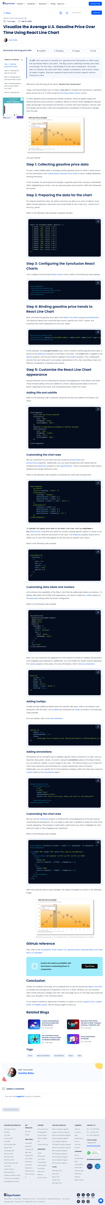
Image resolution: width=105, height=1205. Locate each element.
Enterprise (31, 4)
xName (29, 357)
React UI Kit (55, 1174)
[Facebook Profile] (78, 1194)
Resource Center (42, 1178)
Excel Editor (28, 1165)
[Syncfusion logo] (10, 3)
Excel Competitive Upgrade (60, 1160)
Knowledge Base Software (11, 1181)
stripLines (77, 535)
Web (79, 1055)
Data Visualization (43, 1055)
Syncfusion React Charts (70, 93)
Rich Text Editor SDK (10, 1144)
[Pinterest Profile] (78, 1201)
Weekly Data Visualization (15, 18)
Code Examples (42, 1165)
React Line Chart (71, 317)
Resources (42, 4)
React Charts (57, 274)
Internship (77, 1144)
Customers (78, 1132)
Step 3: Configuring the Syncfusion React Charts (12, 78)
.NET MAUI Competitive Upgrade (61, 1144)
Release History (79, 1180)
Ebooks (40, 1153)
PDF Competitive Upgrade (59, 1154)
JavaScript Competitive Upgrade (61, 1135)
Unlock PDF (28, 1143)
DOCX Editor (28, 1162)
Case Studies (41, 1159)
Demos (77, 1155)
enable (55, 710)
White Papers (41, 1156)
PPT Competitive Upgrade (59, 1163)
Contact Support (42, 1135)
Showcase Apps (79, 1171)
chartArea (44, 819)
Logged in (20, 1096)
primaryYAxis (31, 463)
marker (32, 664)
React (71, 1055)
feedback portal (40, 1005)
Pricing (53, 4)
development (59, 1055)
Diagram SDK (8, 1147)
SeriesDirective (92, 317)
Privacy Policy (8, 1199)
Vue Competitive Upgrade (59, 1141)
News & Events (79, 1138)
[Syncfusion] (12, 1195)
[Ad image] (13, 108)
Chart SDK (7, 1135)
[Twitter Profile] (83, 1194)
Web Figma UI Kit (57, 1183)
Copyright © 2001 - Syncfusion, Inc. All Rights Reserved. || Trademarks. (24, 1202)
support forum (89, 1002)
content (29, 772)
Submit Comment (11, 1109)
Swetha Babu (13, 40)
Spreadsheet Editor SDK (11, 1163)
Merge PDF (28, 1146)
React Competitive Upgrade (60, 1138)
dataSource (42, 354)
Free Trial (28, 1132)
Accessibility (41, 1168)
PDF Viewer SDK (8, 1157)
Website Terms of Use (29, 1199)
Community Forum (43, 1129)
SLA (39, 1141)
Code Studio (7, 1166)
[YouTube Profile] (93, 1194)
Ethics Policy (66, 1199)
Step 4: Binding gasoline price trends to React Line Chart (12, 86)
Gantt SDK (7, 1141)
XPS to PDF (28, 1152)
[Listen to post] (60, 12)
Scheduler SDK (8, 1138)
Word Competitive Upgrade (60, 1157)
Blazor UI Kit (55, 1177)
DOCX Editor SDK (9, 1160)
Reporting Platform (9, 1172)
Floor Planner (29, 1159)
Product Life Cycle (43, 1144)
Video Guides (78, 1167)
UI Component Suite (9, 1129)
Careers (77, 1141)
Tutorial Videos (79, 1164)
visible (88, 595)
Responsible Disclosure (54, 1199)
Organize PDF (29, 1155)
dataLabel (34, 598)
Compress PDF (29, 1149)
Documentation (79, 1158)
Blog (76, 1135)
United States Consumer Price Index (62, 173)
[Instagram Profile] (83, 1201)
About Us (60, 4)
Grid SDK (6, 1132)
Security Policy (41, 1199)
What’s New (78, 1174)
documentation (88, 664)
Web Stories (41, 1171)
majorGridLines (66, 466)
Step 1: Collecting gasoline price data (10, 65)
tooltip (77, 710)
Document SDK (8, 1154)
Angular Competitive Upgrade (60, 1132)
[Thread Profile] (88, 1201)
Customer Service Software (12, 1178)
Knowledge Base (42, 1132)
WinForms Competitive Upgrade (61, 1147)
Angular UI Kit (56, 1180)
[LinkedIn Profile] (88, 1194)
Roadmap (77, 1177)
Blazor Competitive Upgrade (60, 1129)
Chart (30, 1055)
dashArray (42, 466)
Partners (77, 1147)
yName (73, 357)
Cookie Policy (17, 1199)
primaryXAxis (75, 460)
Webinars (40, 1174)
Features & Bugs (42, 1138)
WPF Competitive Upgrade (59, 1151)
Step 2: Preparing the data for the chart (11, 72)
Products (20, 4)
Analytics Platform (9, 1169)
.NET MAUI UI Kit (57, 1171)
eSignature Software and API (12, 1175)
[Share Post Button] (66, 12)
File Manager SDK (9, 1151)
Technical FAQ (42, 1162)
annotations (49, 772)
